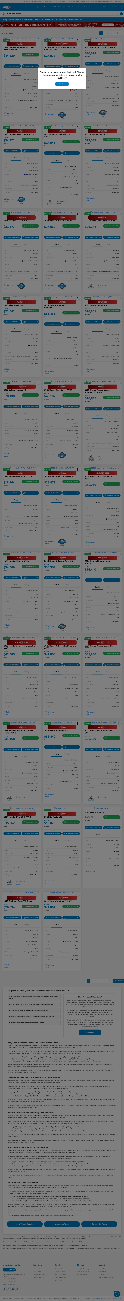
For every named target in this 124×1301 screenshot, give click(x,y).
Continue (62, 84)
